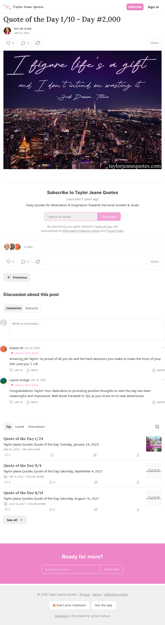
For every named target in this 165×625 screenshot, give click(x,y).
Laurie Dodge (19, 380)
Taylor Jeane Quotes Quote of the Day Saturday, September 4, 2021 (53, 471)
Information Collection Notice (81, 231)
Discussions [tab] (36, 427)
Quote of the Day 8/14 (23, 492)
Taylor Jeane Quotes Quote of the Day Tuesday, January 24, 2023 (51, 444)
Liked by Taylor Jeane (26, 353)
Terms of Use (103, 226)
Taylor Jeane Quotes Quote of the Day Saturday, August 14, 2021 (51, 498)
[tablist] (22, 308)
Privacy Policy (115, 231)
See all (12, 520)
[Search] (157, 426)
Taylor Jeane (23, 28)
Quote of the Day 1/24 (23, 438)
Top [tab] (8, 427)
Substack (61, 616)
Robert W (16, 348)
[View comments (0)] (52, 455)
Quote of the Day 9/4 (22, 465)
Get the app (103, 605)
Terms (96, 594)
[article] (82, 447)
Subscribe (135, 7)
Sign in (153, 7)
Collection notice (116, 594)
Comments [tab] (13, 308)
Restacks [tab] (32, 308)
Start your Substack (71, 605)
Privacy (85, 594)
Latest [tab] (19, 427)
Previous (20, 277)
